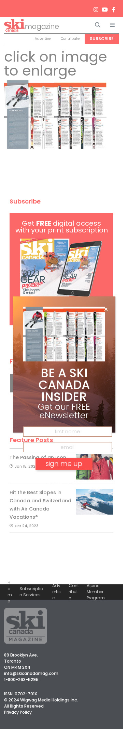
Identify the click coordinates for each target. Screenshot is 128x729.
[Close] (106, 309)
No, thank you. (64, 483)
